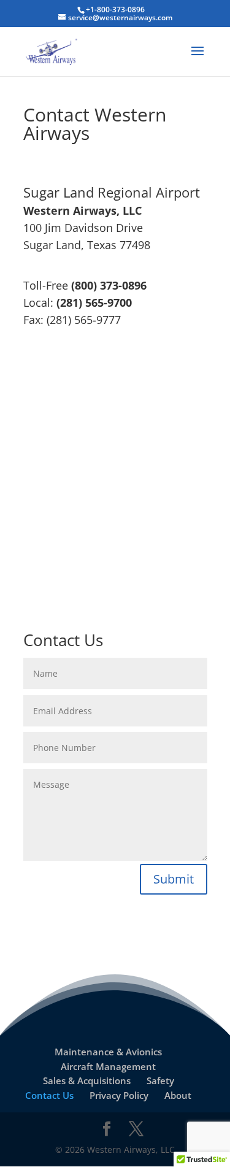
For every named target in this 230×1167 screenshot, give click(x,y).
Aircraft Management (108, 1066)
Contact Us (49, 1095)
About (177, 1095)
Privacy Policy (119, 1095)
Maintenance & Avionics (108, 1052)
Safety (160, 1080)
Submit (173, 879)
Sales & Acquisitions (87, 1080)
